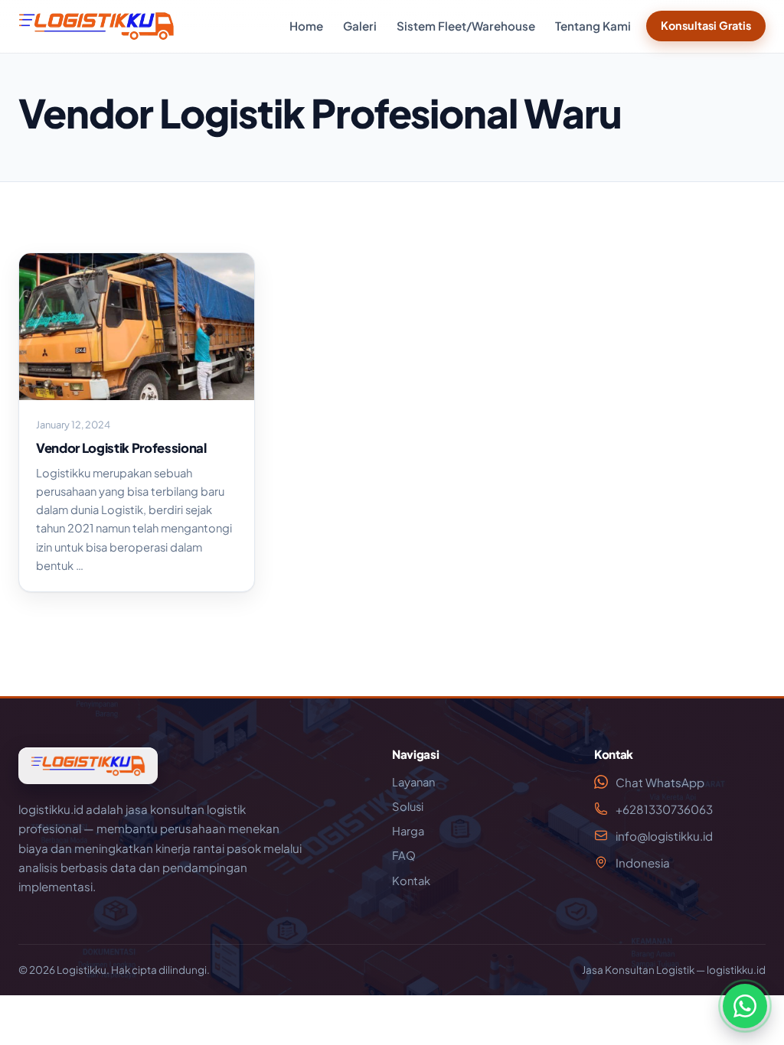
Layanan (413, 782)
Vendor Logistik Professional (121, 448)
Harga (408, 831)
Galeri (360, 25)
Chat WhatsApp (660, 782)
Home (306, 25)
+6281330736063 (664, 809)
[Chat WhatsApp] (745, 1006)
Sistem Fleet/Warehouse (466, 25)
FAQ (404, 855)
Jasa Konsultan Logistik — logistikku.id (674, 969)
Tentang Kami (593, 25)
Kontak (411, 880)
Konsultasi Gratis (706, 25)
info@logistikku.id (664, 836)
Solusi (407, 806)
